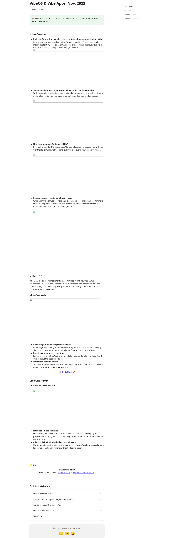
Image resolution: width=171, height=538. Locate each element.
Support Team (64, 472)
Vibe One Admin (131, 18)
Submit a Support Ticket (83, 472)
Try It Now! (67, 372)
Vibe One (127, 10)
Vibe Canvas (128, 6)
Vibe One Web (130, 15)
